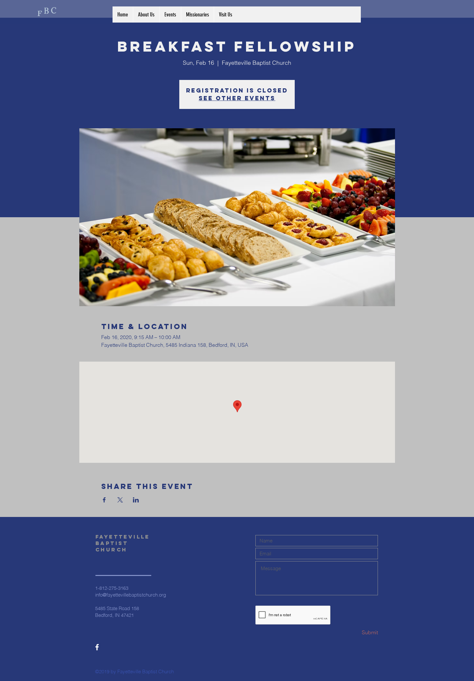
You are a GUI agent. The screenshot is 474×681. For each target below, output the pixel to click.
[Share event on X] (120, 499)
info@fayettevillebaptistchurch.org (130, 595)
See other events (237, 98)
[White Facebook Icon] (97, 647)
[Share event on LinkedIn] (136, 499)
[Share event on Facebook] (104, 499)
